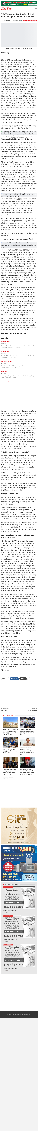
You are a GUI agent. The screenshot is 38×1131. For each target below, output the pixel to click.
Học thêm (4, 371)
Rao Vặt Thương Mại (8, 887)
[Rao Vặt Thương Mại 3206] (19, 897)
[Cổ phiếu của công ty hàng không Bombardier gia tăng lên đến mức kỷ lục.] (27, 722)
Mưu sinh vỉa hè (6, 361)
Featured (26, 20)
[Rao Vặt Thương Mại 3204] (19, 955)
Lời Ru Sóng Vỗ (32, 711)
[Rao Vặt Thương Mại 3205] (19, 926)
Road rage (4, 711)
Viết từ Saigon (32, 20)
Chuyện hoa (5, 351)
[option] (19, 929)
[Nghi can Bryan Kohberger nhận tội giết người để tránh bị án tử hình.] (27, 742)
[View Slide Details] (19, 3)
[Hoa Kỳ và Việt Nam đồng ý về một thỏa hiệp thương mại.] (10, 742)
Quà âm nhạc (5, 341)
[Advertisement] (19, 397)
